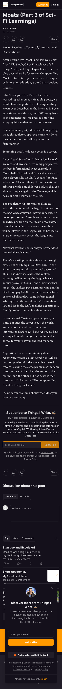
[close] (52, 588)
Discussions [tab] (28, 538)
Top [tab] (6, 538)
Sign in (55, 4)
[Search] (56, 538)
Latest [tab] (15, 538)
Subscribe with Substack (33, 655)
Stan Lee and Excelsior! (19, 547)
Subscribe (43, 4)
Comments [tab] (10, 496)
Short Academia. (14, 571)
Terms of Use (47, 452)
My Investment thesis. (15, 576)
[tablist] (17, 496)
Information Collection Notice (37, 455)
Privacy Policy (41, 669)
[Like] (6, 39)
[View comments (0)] (14, 39)
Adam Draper (9, 28)
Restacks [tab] (24, 496)
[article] (31, 555)
